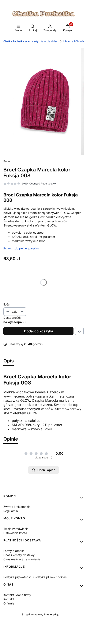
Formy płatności (14, 551)
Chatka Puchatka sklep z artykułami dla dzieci (30, 41)
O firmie (8, 603)
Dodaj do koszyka (38, 331)
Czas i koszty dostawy (19, 555)
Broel (6, 161)
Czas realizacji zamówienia (21, 559)
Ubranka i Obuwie (73, 41)
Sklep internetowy (39, 614)
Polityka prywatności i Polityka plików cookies (35, 577)
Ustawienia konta (15, 533)
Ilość (6, 304)
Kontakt (8, 599)
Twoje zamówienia (16, 528)
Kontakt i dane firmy (17, 595)
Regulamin (10, 511)
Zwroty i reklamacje (16, 506)
